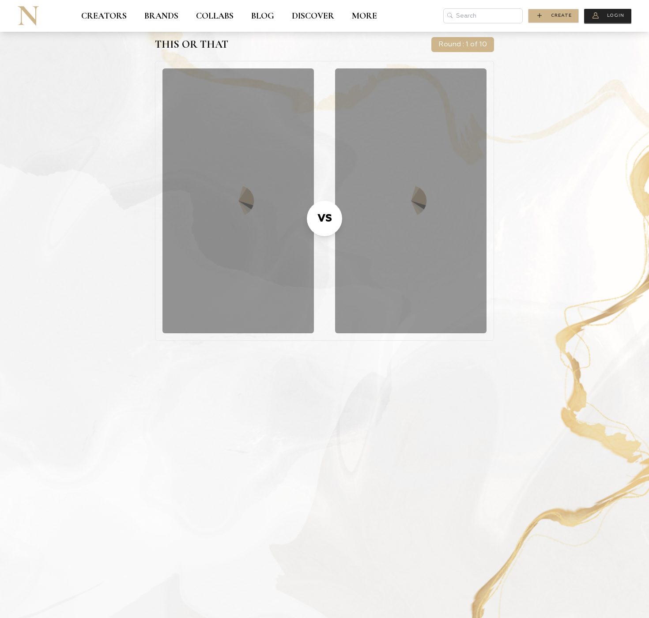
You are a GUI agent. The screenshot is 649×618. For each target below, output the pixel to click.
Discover (313, 16)
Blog (262, 16)
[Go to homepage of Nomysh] (28, 15)
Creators (104, 16)
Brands (161, 16)
